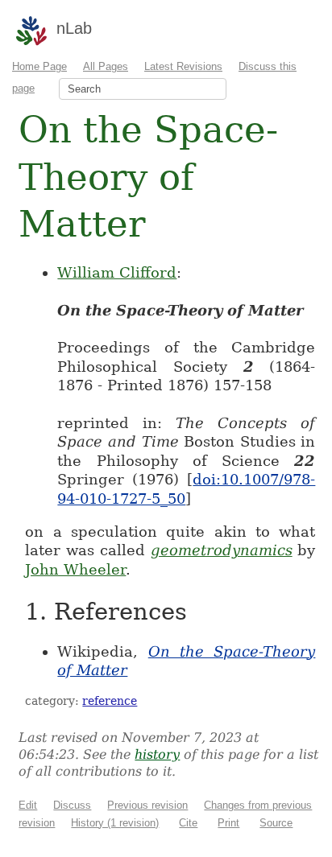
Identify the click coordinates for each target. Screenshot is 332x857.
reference (109, 700)
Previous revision (147, 805)
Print (228, 823)
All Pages (105, 66)
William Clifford (116, 272)
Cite (188, 823)
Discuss (72, 805)
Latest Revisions (183, 66)
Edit (28, 805)
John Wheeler (75, 569)
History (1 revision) (115, 823)
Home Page (39, 66)
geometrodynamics (222, 550)
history (157, 754)
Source (276, 823)
